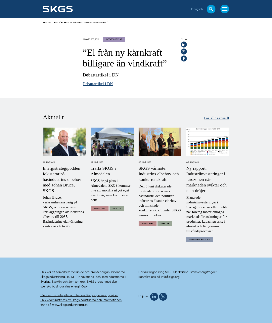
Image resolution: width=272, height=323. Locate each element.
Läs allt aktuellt (216, 118)
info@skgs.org (170, 276)
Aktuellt (53, 22)
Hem (45, 22)
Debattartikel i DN (98, 84)
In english (197, 9)
